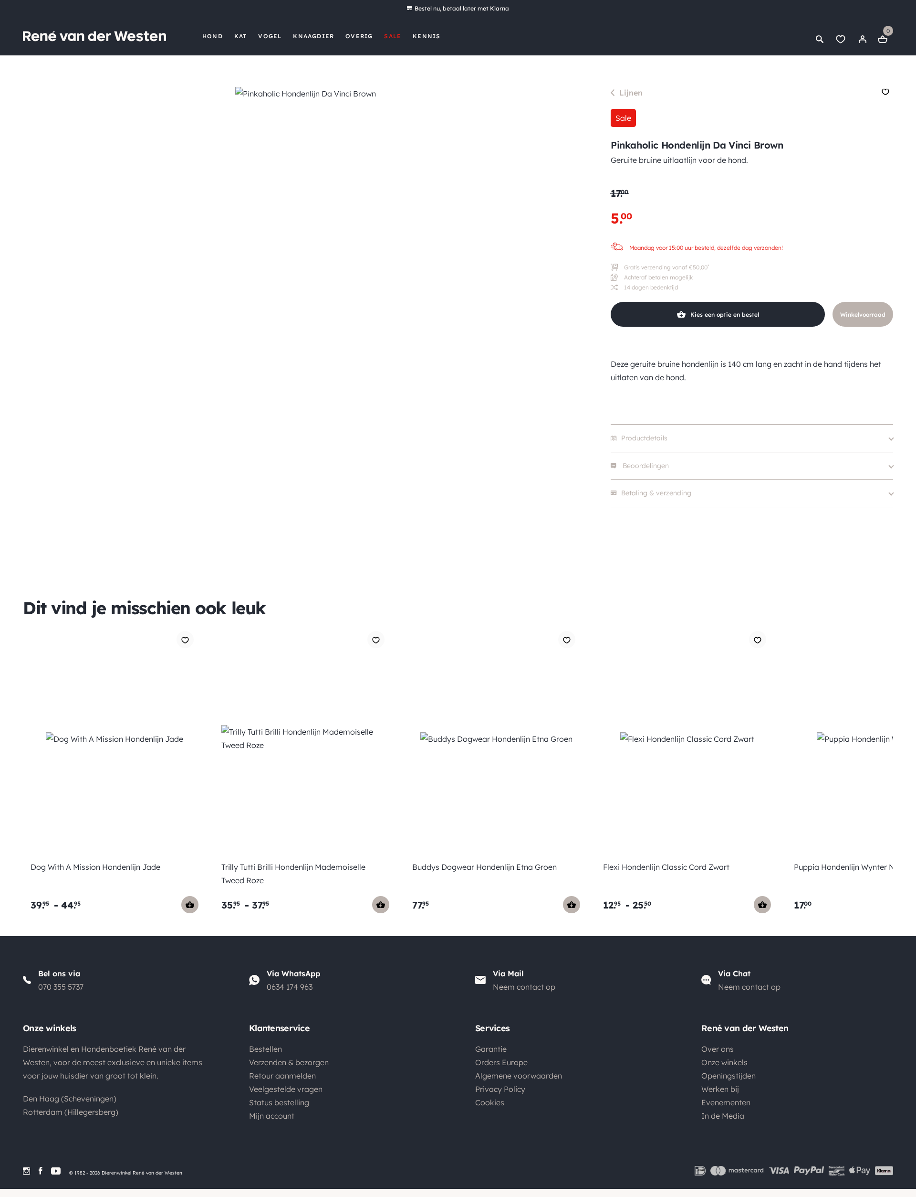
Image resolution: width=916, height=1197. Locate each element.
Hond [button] (212, 36)
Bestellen (265, 1049)
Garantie (491, 1049)
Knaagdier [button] (313, 36)
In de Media (722, 1116)
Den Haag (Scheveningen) (69, 1098)
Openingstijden (728, 1075)
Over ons (717, 1049)
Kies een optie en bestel (724, 314)
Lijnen (631, 92)
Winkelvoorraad (862, 314)
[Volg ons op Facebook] (40, 1171)
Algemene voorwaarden (518, 1075)
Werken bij (720, 1089)
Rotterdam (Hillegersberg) (70, 1112)
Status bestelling (279, 1102)
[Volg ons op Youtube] (56, 1171)
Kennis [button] (426, 36)
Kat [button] (240, 36)
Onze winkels (724, 1062)
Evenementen (725, 1102)
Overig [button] (359, 36)
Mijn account (271, 1116)
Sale (392, 36)
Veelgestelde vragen (286, 1089)
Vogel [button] (269, 36)
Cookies (489, 1102)
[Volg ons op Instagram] (26, 1171)
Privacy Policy (500, 1089)
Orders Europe (501, 1062)
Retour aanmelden (282, 1075)
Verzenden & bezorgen (289, 1062)
